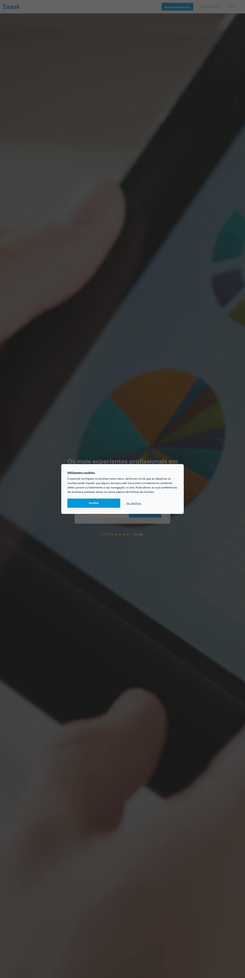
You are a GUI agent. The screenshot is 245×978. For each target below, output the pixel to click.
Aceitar (94, 503)
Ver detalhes (133, 503)
